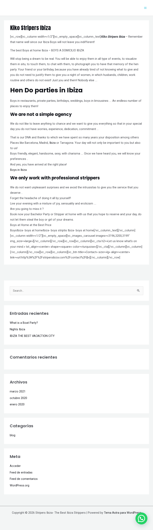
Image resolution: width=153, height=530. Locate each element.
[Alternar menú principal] (145, 8)
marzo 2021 (18, 391)
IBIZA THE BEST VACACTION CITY (32, 336)
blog (12, 435)
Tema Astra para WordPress (122, 512)
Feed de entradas (21, 472)
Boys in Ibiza (18, 170)
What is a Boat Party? (24, 323)
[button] (141, 518)
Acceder (15, 466)
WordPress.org (19, 485)
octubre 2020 (18, 398)
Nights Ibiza (17, 329)
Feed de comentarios (24, 479)
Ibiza (52, 143)
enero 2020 (17, 404)
